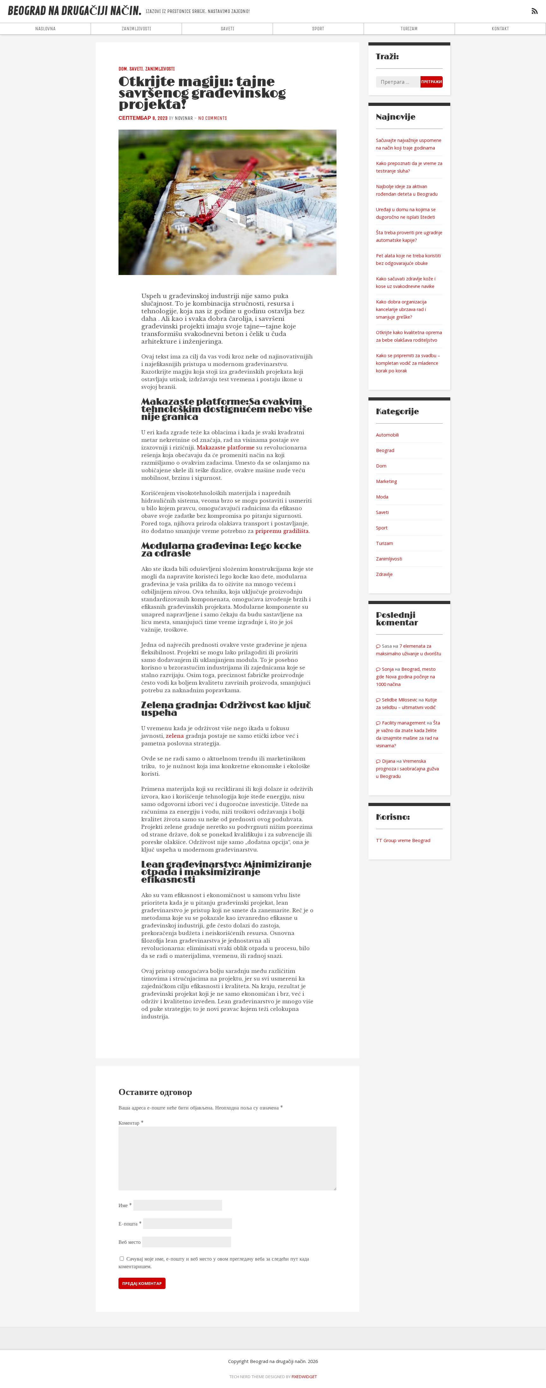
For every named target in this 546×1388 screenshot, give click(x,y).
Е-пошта (130, 1223)
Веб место (129, 1242)
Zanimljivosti (136, 29)
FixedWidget (304, 1376)
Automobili (387, 435)
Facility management (404, 723)
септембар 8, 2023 (142, 118)
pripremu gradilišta (282, 531)
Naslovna (45, 29)
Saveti (227, 29)
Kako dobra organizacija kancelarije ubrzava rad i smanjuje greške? (401, 309)
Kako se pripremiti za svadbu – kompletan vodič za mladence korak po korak (408, 363)
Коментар (130, 1123)
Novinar (184, 118)
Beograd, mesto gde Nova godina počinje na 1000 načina (406, 676)
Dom (122, 69)
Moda (382, 497)
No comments (212, 118)
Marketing (386, 481)
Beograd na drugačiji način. (75, 11)
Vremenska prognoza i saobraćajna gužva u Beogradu (407, 768)
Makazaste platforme (226, 447)
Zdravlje (384, 574)
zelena (175, 736)
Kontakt (500, 29)
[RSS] (534, 12)
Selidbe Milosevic (399, 700)
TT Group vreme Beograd (403, 840)
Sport (318, 29)
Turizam (409, 29)
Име (125, 1205)
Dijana (388, 761)
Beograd (385, 450)
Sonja (388, 669)
